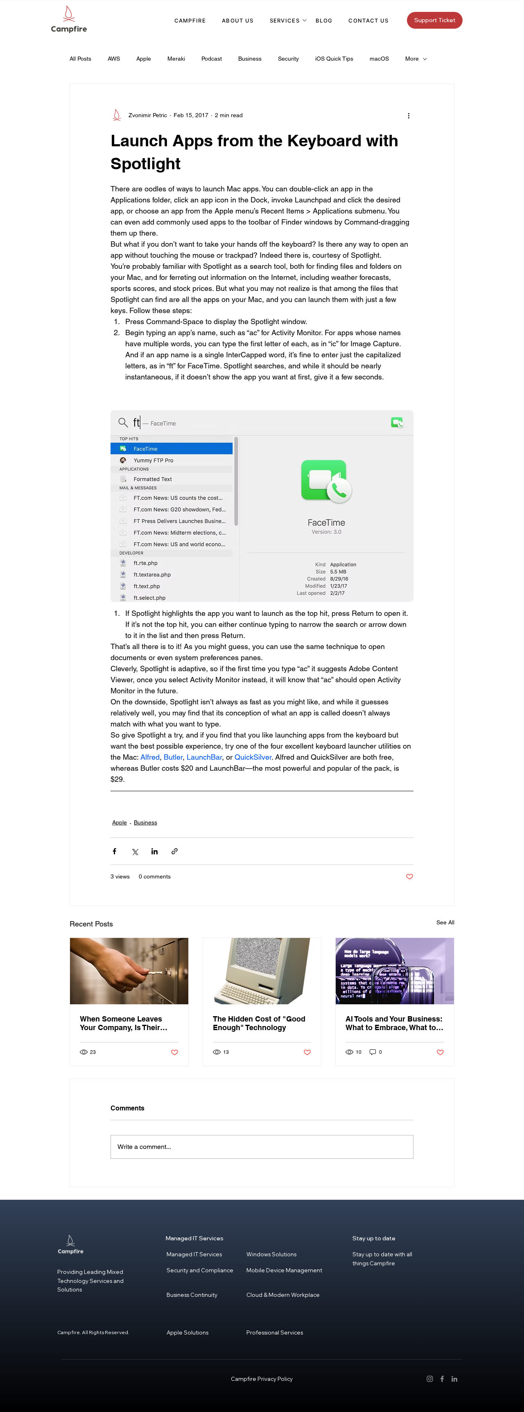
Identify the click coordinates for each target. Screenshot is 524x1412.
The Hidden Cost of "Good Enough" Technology (259, 1023)
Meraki (176, 58)
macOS (379, 58)
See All (445, 922)
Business (250, 58)
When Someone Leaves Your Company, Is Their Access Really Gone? (121, 1023)
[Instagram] (430, 1379)
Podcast (211, 58)
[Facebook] (442, 1379)
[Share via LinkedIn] (154, 851)
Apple (143, 58)
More (412, 58)
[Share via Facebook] (114, 851)
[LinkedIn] (454, 1379)
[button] (285, 20)
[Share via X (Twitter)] (134, 851)
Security (288, 58)
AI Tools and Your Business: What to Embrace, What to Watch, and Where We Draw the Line (394, 1023)
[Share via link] (174, 851)
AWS (114, 58)
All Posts (80, 58)
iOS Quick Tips (334, 58)
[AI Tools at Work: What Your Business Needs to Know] (395, 971)
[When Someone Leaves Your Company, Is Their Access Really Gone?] (129, 971)
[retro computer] (262, 971)
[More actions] (408, 115)
